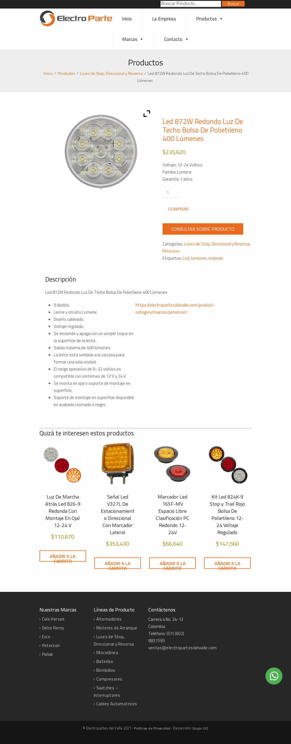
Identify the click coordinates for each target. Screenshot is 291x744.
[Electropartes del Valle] (79, 25)
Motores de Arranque (117, 628)
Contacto (173, 39)
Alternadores (109, 619)
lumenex (199, 258)
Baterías (104, 661)
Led (186, 258)
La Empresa (164, 18)
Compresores (109, 679)
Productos (206, 18)
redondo (215, 258)
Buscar (233, 4)
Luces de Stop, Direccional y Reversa (111, 73)
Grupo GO (200, 728)
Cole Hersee (53, 619)
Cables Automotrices (116, 703)
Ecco (46, 636)
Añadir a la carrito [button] (63, 557)
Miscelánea (107, 652)
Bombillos (105, 670)
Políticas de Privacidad (152, 728)
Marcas (129, 39)
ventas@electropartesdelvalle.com (182, 647)
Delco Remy (53, 628)
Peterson (171, 251)
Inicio (127, 18)
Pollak (47, 654)
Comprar (178, 209)
